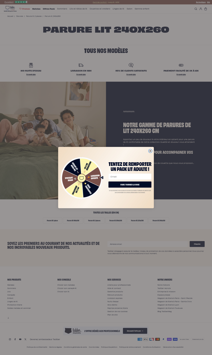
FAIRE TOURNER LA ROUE (129, 184)
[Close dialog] (150, 151)
